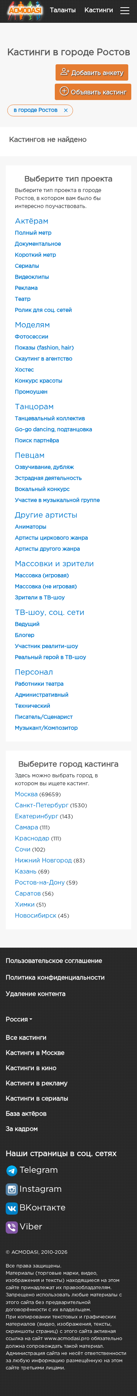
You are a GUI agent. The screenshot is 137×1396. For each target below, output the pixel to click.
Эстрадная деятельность (48, 478)
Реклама (26, 288)
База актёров (26, 1114)
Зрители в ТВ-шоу (40, 598)
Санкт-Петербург (41, 805)
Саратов (28, 894)
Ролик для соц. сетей (43, 310)
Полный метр (33, 233)
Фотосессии (31, 337)
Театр (22, 299)
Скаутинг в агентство (43, 359)
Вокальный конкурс (42, 489)
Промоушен (31, 392)
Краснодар (32, 839)
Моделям (32, 325)
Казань (26, 872)
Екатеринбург (36, 816)
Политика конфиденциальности (55, 978)
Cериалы (27, 266)
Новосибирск (35, 916)
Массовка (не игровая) (46, 586)
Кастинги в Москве (35, 1053)
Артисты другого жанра (47, 549)
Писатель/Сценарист (44, 717)
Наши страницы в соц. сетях (61, 1153)
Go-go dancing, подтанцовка (53, 429)
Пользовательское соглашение (54, 961)
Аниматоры (30, 527)
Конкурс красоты (38, 381)
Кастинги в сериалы (37, 1099)
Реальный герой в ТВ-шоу (50, 657)
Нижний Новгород (43, 861)
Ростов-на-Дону (40, 883)
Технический (32, 706)
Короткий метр (35, 255)
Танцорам (34, 406)
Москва (26, 794)
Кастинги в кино (31, 1068)
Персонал (34, 672)
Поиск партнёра (37, 440)
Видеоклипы (32, 277)
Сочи (22, 850)
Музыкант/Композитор (46, 728)
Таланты (63, 10)
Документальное (38, 244)
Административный (41, 695)
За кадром (22, 1129)
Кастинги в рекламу (36, 1083)
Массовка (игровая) (42, 575)
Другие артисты (46, 515)
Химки (25, 905)
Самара (26, 828)
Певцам (30, 455)
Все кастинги (26, 1038)
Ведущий (27, 624)
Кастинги (98, 10)
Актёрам (31, 221)
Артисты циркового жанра (51, 538)
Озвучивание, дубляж (44, 467)
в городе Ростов (35, 110)
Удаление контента (35, 994)
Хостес (24, 370)
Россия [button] (17, 1020)
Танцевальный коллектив (50, 418)
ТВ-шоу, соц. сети (49, 612)
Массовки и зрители (54, 564)
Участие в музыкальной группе (57, 500)
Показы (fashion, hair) (44, 348)
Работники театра (39, 684)
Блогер (24, 635)
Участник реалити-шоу (46, 646)
